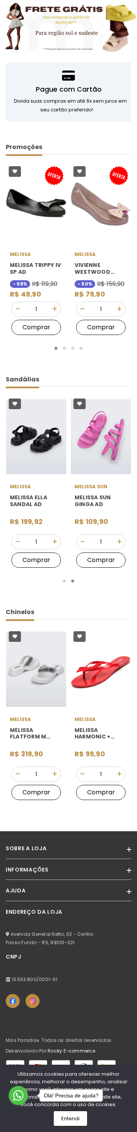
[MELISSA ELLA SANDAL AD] (36, 436)
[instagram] (32, 1001)
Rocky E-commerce (71, 1051)
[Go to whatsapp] (18, 1095)
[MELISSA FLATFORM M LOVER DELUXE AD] (36, 669)
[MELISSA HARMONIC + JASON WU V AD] (101, 669)
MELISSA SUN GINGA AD (93, 501)
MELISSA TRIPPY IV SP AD (35, 268)
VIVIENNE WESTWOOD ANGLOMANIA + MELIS (96, 268)
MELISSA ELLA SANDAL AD (28, 501)
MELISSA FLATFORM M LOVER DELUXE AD (35, 733)
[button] (56, 348)
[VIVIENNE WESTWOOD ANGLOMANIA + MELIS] (101, 204)
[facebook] (13, 1001)
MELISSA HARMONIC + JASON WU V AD (97, 733)
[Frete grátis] (68, 26)
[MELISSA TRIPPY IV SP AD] (36, 204)
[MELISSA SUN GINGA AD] (101, 436)
